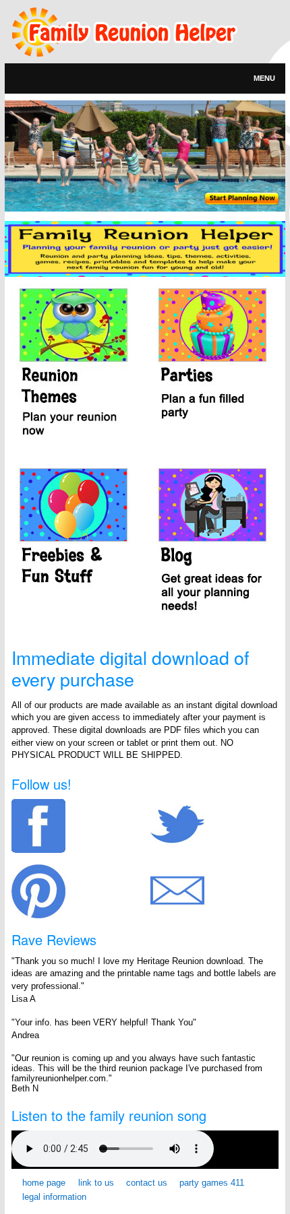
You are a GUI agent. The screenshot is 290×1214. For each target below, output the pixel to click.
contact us (146, 1183)
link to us (96, 1183)
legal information (54, 1197)
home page (43, 1183)
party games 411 (211, 1183)
